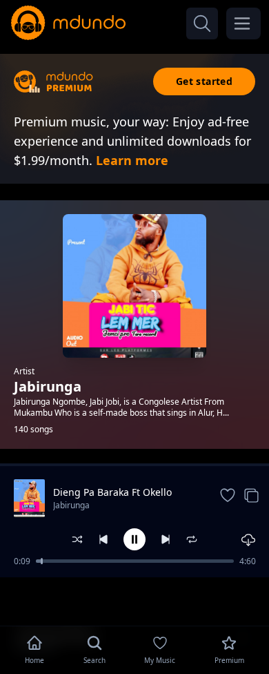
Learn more (132, 160)
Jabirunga (71, 505)
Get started (204, 81)
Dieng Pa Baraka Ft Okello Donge (112, 492)
